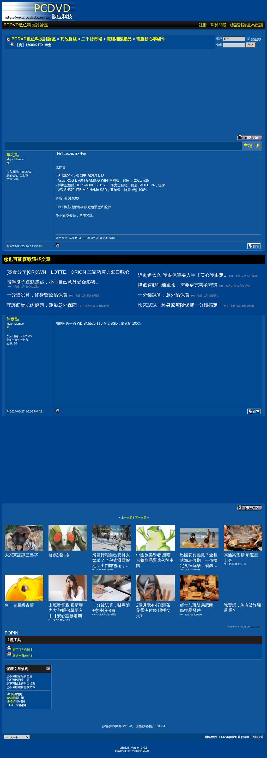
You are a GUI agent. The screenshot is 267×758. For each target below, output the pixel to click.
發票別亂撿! (59, 555)
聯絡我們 (211, 736)
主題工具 (252, 145)
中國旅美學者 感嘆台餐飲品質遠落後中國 (155, 560)
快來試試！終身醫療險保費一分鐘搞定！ (180, 305)
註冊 (203, 25)
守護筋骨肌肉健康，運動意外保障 (42, 305)
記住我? (256, 39)
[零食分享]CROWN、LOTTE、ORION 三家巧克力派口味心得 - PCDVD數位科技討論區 (97, 272)
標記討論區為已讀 (246, 25)
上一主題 (126, 517)
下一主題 (140, 517)
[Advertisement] (133, 86)
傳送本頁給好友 (23, 655)
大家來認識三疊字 (21, 555)
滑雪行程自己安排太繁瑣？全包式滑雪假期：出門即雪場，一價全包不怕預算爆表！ (111, 566)
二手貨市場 (91, 39)
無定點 (13, 154)
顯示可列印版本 (23, 649)
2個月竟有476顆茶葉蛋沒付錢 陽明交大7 (153, 610)
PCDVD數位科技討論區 (26, 25)
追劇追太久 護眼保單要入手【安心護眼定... (183, 275)
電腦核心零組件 (150, 39)
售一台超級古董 (19, 605)
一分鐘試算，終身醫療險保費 (37, 295)
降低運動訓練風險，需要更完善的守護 (178, 285)
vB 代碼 (11, 694)
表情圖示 (12, 697)
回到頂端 (257, 736)
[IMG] (10, 701)
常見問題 (218, 25)
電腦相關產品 (119, 39)
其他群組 (68, 39)
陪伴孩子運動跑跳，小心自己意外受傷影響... (53, 282)
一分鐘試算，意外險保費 (164, 295)
